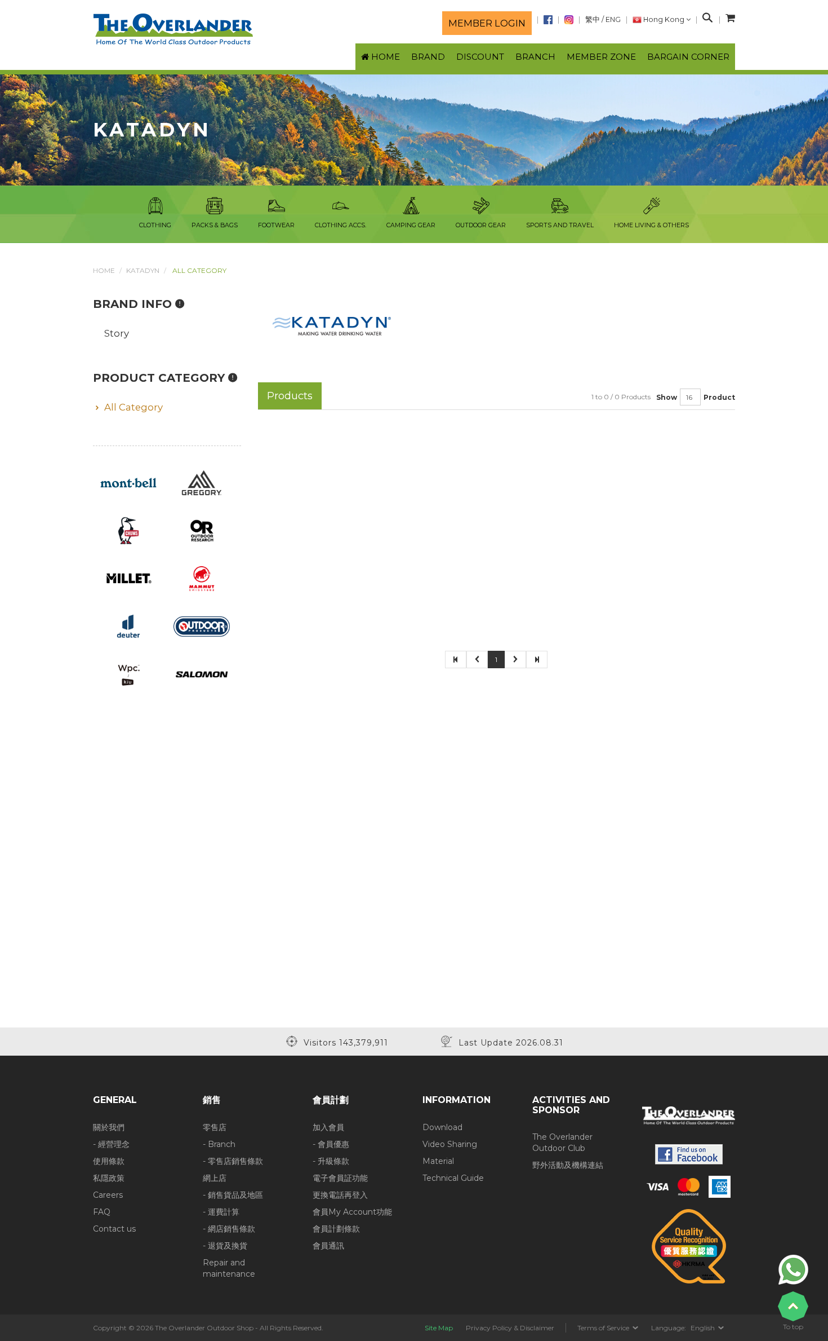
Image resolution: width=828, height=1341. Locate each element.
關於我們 (108, 1127)
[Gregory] (201, 482)
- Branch (219, 1144)
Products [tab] (290, 395)
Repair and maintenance (229, 1268)
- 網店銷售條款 (229, 1229)
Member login (487, 23)
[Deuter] (128, 626)
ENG (613, 19)
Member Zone (601, 56)
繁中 (592, 19)
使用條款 (108, 1161)
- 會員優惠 (331, 1144)
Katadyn (142, 270)
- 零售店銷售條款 (233, 1161)
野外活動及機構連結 (567, 1165)
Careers (108, 1195)
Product (719, 397)
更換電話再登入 (340, 1195)
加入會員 (328, 1127)
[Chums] (129, 530)
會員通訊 (328, 1246)
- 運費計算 (221, 1212)
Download (442, 1127)
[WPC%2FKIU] (128, 674)
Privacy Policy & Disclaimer (510, 1328)
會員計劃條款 (336, 1229)
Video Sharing (449, 1144)
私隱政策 (108, 1178)
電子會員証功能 (340, 1178)
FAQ (101, 1212)
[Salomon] (201, 674)
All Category (133, 407)
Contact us (114, 1229)
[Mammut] (202, 578)
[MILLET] (128, 578)
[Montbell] (128, 482)
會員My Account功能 (352, 1212)
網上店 (214, 1178)
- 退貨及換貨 (225, 1246)
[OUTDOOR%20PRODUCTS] (201, 626)
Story (116, 333)
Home (104, 270)
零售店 (214, 1127)
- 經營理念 (111, 1144)
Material (438, 1161)
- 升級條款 (331, 1161)
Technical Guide (453, 1178)
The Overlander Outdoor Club (562, 1142)
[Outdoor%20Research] (202, 530)
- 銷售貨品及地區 (233, 1195)
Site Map (439, 1328)
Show (666, 397)
